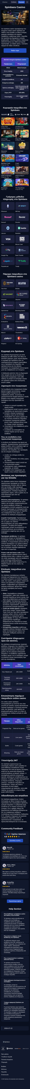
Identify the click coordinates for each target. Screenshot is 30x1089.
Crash (18, 114)
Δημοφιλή (4, 114)
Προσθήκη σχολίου (15, 840)
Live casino (12, 114)
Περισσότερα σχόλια (15, 901)
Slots (24, 114)
